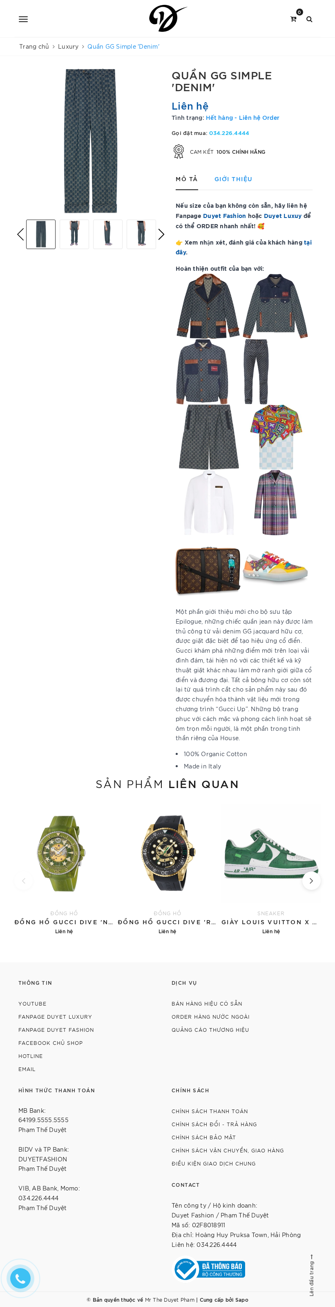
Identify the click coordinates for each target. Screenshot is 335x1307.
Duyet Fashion (224, 215)
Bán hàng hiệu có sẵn (207, 1003)
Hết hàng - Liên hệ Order (242, 117)
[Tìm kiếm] (309, 18)
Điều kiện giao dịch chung (214, 1163)
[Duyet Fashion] (169, 18)
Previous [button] (20, 234)
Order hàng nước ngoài (211, 1016)
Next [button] (161, 234)
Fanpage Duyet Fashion (56, 1029)
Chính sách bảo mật (204, 1137)
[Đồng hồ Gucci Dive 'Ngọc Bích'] (64, 868)
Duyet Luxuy (283, 215)
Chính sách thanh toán (210, 1111)
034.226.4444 (229, 132)
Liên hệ (190, 105)
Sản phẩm (167, 783)
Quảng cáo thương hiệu (210, 1029)
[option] (90, 140)
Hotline (30, 1056)
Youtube (32, 1003)
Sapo (241, 1299)
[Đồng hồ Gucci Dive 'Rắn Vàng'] (167, 868)
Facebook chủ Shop (50, 1043)
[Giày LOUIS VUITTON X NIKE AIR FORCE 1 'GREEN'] (271, 868)
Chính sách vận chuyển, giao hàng (228, 1150)
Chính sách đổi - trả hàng (214, 1124)
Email (27, 1069)
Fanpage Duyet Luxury (55, 1016)
